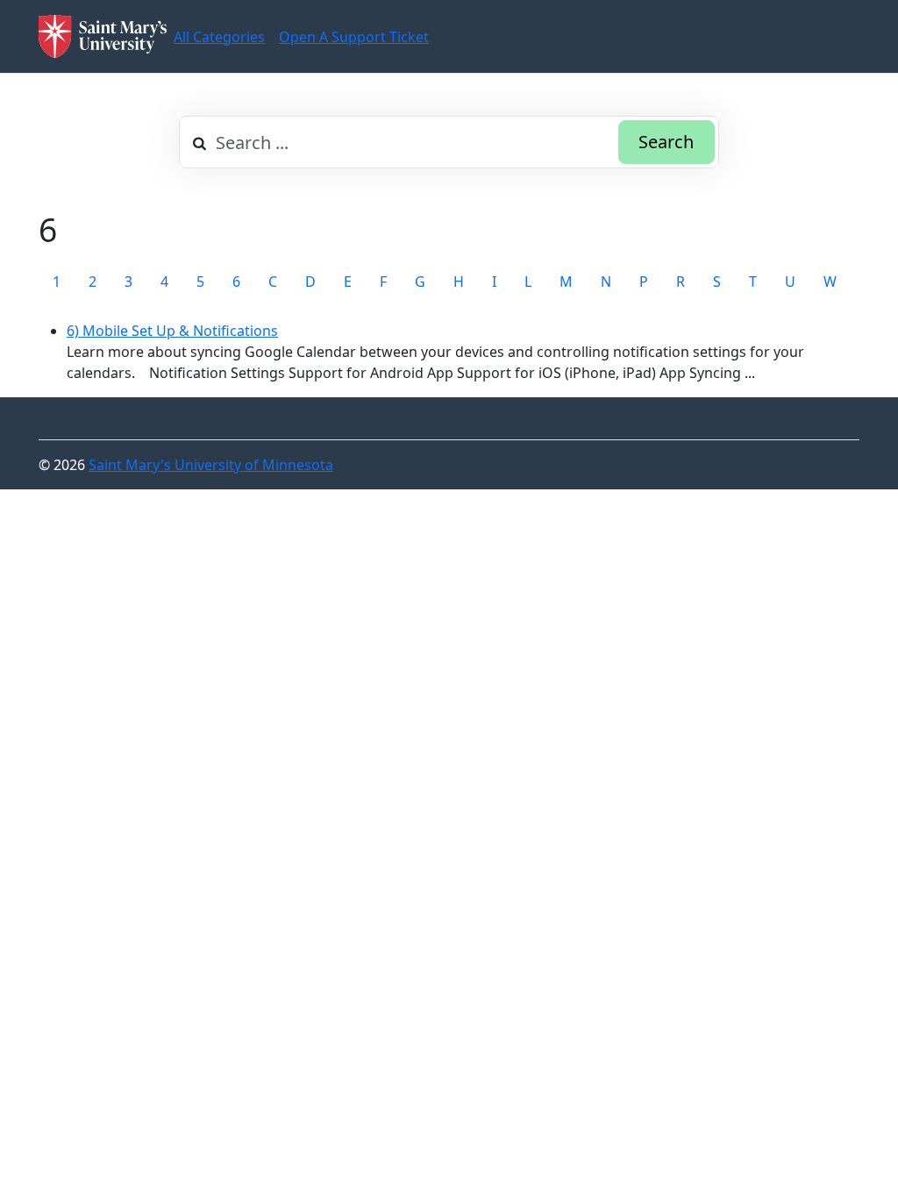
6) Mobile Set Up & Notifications (172, 330)
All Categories (219, 36)
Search (666, 141)
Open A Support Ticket (354, 36)
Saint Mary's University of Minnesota (211, 464)
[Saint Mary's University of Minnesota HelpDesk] (103, 36)
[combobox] (449, 142)
